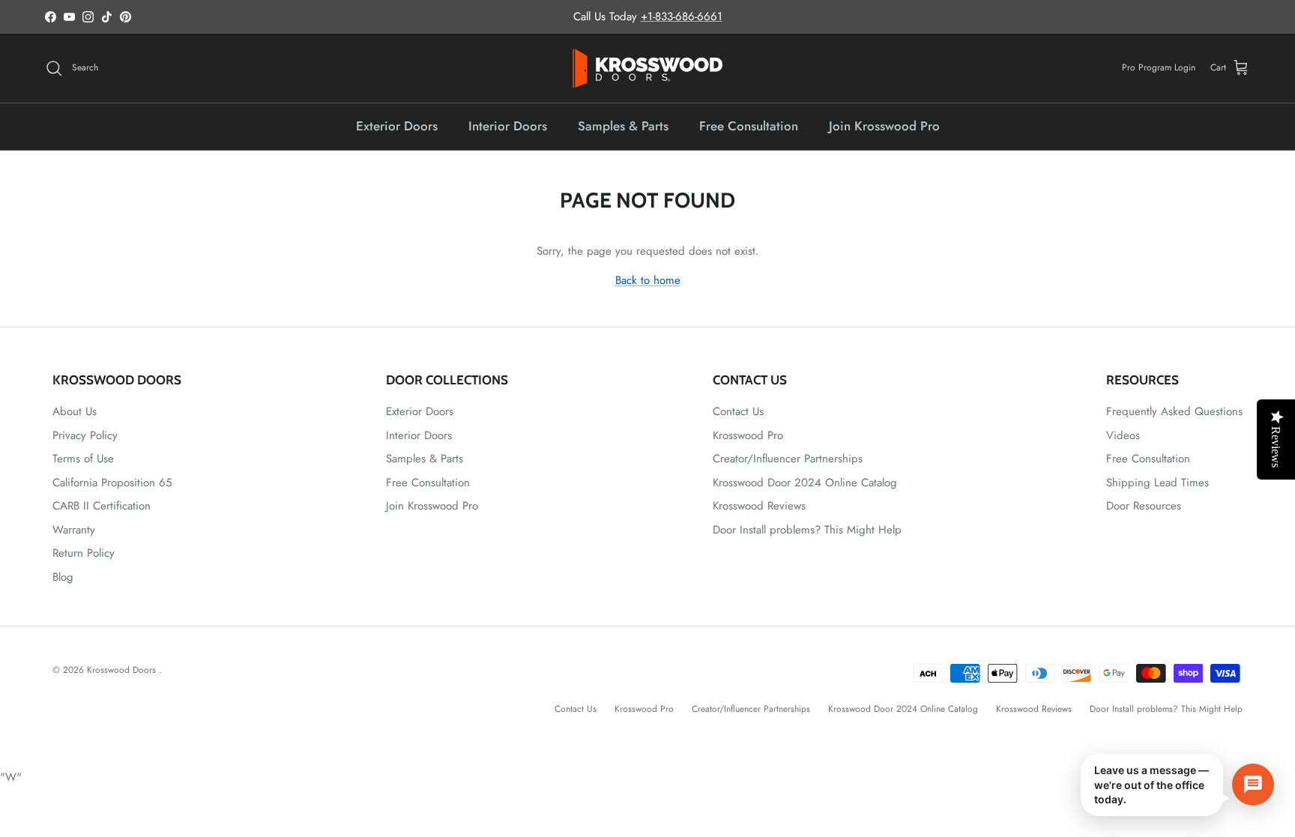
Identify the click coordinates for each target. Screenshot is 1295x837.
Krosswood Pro (748, 435)
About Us (74, 411)
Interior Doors (507, 126)
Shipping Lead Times (1157, 482)
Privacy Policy (85, 435)
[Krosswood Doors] (647, 68)
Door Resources (1143, 506)
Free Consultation (748, 126)
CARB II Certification (101, 506)
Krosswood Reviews (759, 506)
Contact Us (738, 411)
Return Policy (83, 553)
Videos (1123, 435)
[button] (1177, 785)
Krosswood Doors (123, 670)
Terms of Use (83, 458)
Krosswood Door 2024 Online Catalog (805, 482)
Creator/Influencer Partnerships (788, 458)
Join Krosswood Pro (884, 126)
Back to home (647, 280)
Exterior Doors (397, 126)
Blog (62, 577)
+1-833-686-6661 (681, 16)
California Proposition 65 (112, 482)
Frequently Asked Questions (1174, 411)
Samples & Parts (623, 126)
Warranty (73, 530)
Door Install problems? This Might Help (807, 530)
